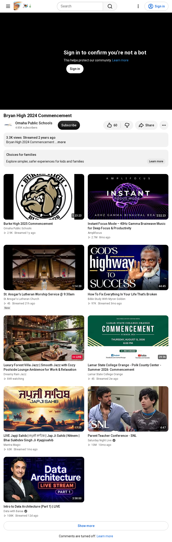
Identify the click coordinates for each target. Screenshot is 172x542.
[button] (86, 158)
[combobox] (81, 6)
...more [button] (60, 142)
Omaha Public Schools (33, 123)
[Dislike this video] (127, 125)
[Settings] (138, 6)
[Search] (110, 6)
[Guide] (8, 6)
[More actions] (163, 125)
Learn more (120, 60)
